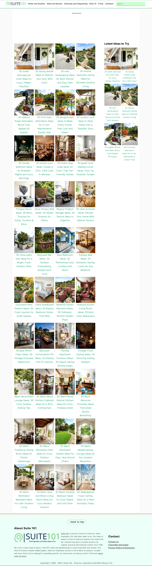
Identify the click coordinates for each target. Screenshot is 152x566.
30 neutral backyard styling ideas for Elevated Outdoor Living (85, 79)
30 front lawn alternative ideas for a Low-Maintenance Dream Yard (44, 125)
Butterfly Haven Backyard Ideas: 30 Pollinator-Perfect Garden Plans (65, 312)
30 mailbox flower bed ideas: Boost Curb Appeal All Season (24, 125)
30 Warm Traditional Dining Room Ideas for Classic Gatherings (23, 454)
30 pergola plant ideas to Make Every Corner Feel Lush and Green (65, 125)
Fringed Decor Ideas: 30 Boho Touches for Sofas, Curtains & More (24, 216)
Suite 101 (65, 533)
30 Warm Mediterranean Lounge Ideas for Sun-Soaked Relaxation (85, 454)
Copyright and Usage (118, 545)
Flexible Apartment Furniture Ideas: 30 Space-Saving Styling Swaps (65, 358)
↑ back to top (76, 522)
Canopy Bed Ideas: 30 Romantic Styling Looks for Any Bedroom (85, 262)
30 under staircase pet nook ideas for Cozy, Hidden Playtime (24, 79)
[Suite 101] (16, 4)
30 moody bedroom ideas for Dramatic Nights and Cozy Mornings (24, 171)
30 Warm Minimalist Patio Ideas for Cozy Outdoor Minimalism (44, 454)
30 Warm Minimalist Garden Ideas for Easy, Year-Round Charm (65, 454)
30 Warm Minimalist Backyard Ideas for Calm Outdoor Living (24, 500)
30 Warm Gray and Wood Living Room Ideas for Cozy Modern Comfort (44, 500)
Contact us (113, 542)
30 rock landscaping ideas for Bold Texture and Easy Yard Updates (65, 79)
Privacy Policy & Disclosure (121, 548)
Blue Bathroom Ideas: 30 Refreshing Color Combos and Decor (65, 262)
